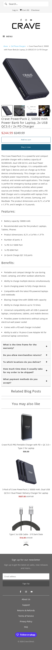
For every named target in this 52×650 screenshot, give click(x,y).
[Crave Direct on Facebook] (21, 20)
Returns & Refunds (26, 610)
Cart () (25, 10)
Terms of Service (26, 616)
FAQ (26, 627)
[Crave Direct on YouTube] (31, 20)
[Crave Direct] (26, 26)
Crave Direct (29, 641)
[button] (7, 110)
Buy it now (26, 147)
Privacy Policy (26, 621)
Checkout (35, 10)
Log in (15, 10)
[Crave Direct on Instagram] (26, 20)
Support (26, 605)
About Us (26, 599)
